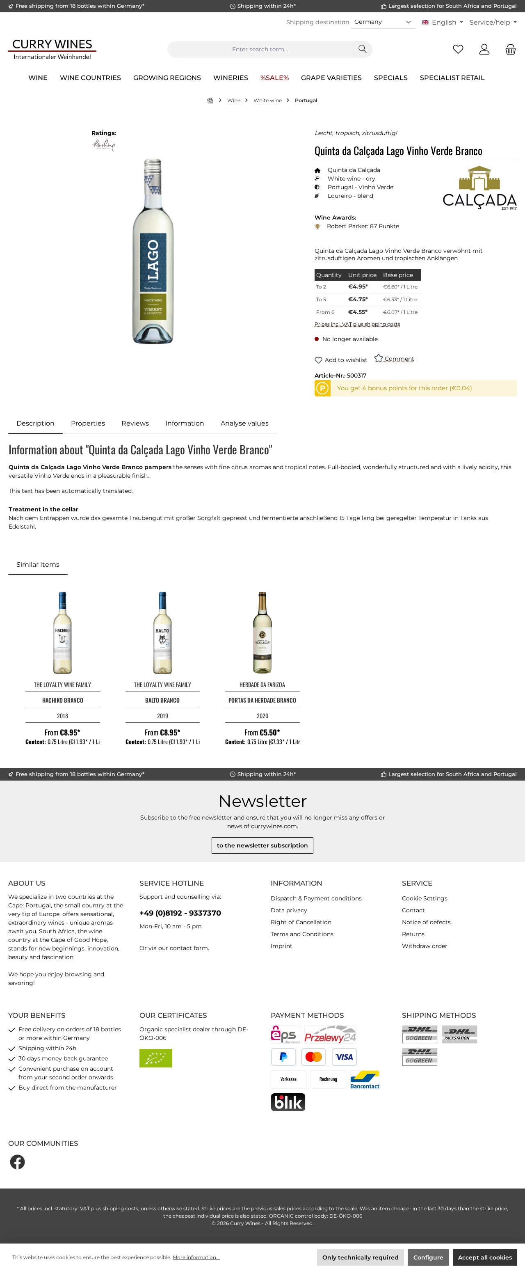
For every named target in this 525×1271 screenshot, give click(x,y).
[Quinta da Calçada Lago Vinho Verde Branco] (153, 251)
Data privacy (289, 910)
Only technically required (360, 1257)
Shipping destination (317, 22)
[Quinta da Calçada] (480, 188)
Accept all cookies (485, 1257)
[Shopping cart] (508, 49)
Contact (413, 910)
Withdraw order (424, 946)
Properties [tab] (88, 423)
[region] (153, 251)
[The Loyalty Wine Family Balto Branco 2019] (163, 633)
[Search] (362, 49)
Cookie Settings (424, 898)
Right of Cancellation (301, 922)
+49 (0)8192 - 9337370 (180, 913)
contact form (189, 948)
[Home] (211, 100)
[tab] (35, 423)
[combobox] (260, 49)
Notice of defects (426, 922)
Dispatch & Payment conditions (316, 898)
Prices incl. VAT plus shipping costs (357, 324)
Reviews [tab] (135, 423)
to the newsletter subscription (262, 845)
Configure (428, 1257)
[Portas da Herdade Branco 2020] (262, 633)
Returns (413, 934)
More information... (196, 1257)
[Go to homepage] (52, 49)
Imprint (281, 946)
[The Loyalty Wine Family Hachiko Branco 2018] (62, 633)
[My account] (484, 49)
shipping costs (120, 1208)
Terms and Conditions (302, 934)
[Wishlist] (458, 49)
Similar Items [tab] (37, 564)
